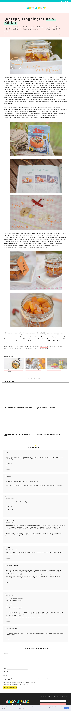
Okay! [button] (66, 708)
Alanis (9, 476)
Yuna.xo (8, 582)
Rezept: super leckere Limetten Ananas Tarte (17, 434)
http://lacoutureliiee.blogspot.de (15, 607)
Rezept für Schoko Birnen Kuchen (48, 434)
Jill (8, 452)
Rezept (44, 378)
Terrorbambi (11, 520)
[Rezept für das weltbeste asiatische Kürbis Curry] (14, 363)
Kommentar (6, 653)
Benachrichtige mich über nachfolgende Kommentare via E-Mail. (20, 682)
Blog (19, 7)
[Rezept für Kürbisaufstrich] (57, 363)
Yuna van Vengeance (13, 565)
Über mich (7, 7)
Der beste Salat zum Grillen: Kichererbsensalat (46, 408)
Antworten (8, 469)
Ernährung (28, 378)
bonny (7, 34)
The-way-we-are (12, 628)
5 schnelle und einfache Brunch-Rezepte (17, 407)
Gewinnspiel (44, 346)
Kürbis (35, 378)
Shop (51, 7)
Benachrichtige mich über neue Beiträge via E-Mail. (16, 684)
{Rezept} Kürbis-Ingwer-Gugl (33, 369)
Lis (8, 593)
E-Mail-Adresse (7, 671)
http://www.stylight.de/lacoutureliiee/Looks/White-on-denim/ (24, 617)
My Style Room (10, 509)
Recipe (39, 378)
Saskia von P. (11, 497)
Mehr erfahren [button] (22, 708)
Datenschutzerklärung (46, 696)
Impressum (57, 696)
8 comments (18, 15)
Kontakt (63, 7)
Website (5, 675)
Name (4, 668)
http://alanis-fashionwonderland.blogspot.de (49, 485)
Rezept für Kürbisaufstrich (54, 369)
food (32, 378)
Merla (9, 547)
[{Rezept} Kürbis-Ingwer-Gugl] (35, 363)
